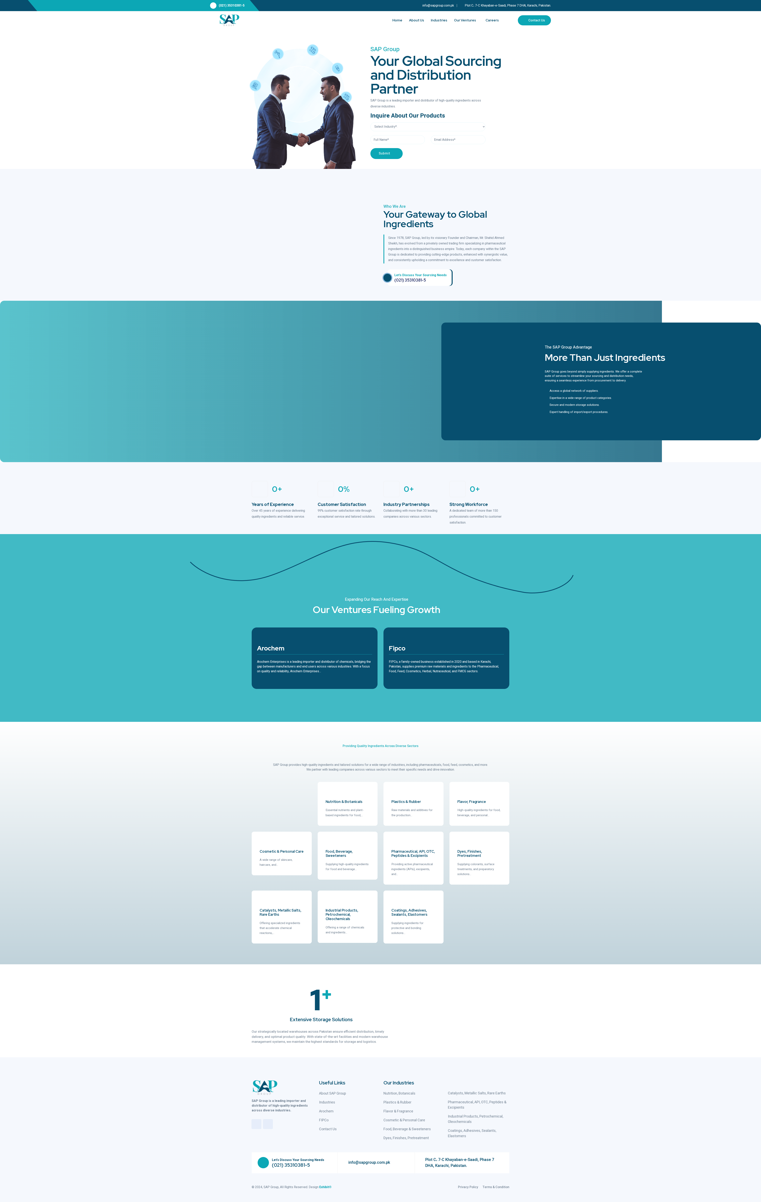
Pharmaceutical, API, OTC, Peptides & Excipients (413, 853)
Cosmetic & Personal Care (282, 851)
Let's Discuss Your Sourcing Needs (420, 275)
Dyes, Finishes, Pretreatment (469, 853)
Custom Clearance (244, 392)
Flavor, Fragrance (471, 801)
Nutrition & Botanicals (344, 801)
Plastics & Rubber (406, 801)
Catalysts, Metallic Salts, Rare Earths (280, 912)
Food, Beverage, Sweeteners (339, 853)
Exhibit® (325, 1187)
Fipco (397, 648)
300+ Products (265, 364)
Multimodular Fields (220, 364)
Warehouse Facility (199, 392)
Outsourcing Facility (176, 364)
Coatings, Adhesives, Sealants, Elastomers (409, 912)
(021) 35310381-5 (232, 5)
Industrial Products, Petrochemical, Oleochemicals (342, 914)
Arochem (270, 648)
